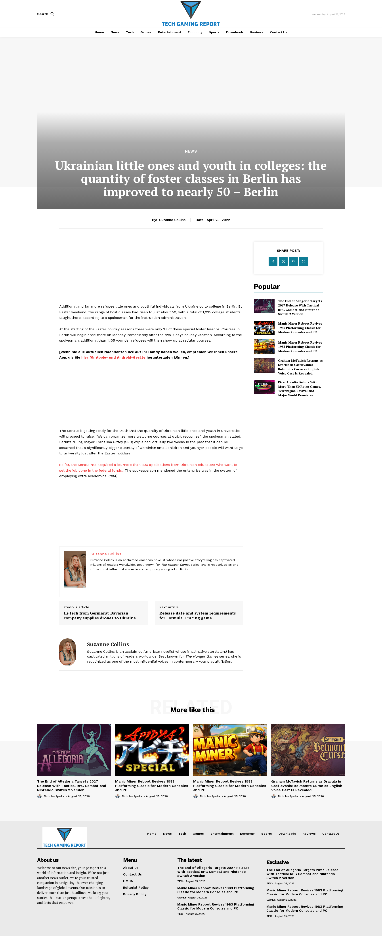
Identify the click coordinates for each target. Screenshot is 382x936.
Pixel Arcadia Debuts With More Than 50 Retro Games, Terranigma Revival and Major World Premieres (299, 388)
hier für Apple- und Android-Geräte (113, 357)
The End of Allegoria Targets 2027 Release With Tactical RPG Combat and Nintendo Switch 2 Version (300, 307)
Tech (180, 881)
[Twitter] (283, 261)
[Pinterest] (293, 261)
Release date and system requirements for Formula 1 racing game (197, 615)
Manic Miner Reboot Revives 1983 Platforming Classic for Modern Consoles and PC (300, 327)
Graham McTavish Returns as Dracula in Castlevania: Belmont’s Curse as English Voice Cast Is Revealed (300, 367)
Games (182, 897)
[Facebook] (273, 261)
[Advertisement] (151, 273)
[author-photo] (40, 796)
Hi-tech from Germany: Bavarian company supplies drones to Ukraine (100, 615)
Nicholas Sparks (54, 796)
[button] (46, 14)
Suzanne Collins (172, 220)
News (191, 151)
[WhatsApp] (303, 261)
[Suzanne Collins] (69, 652)
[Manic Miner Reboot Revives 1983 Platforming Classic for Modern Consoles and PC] (264, 328)
